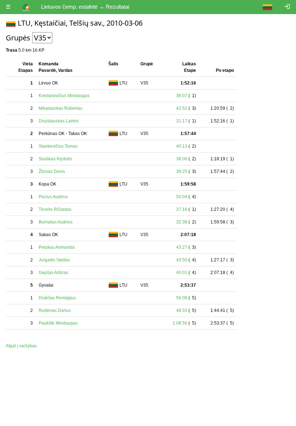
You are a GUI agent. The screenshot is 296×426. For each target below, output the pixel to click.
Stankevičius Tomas (58, 146)
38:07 (181, 95)
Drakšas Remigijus (57, 297)
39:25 (181, 171)
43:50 (181, 259)
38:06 (181, 158)
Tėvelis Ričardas (55, 209)
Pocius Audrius (53, 196)
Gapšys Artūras (53, 272)
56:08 (181, 297)
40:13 (181, 146)
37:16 (181, 209)
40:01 (181, 272)
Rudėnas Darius (55, 310)
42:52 (181, 108)
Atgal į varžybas (21, 345)
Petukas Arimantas (57, 247)
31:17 (181, 120)
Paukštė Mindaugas (58, 323)
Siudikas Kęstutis (55, 158)
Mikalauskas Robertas (60, 108)
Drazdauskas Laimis (59, 120)
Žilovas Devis (52, 171)
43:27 (181, 247)
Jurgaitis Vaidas (54, 259)
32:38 (181, 222)
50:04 (181, 196)
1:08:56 (180, 323)
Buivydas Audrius (56, 222)
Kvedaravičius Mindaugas (64, 95)
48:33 (181, 310)
